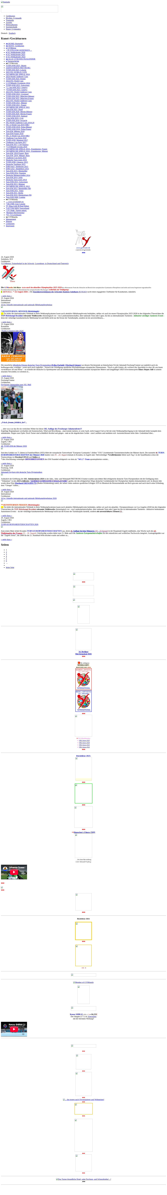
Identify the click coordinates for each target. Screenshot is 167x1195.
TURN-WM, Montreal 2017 (17, 140)
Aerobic (9, 22)
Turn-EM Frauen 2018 (14, 134)
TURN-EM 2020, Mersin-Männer (19, 112)
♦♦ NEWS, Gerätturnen (15, 46)
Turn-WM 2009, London (15, 197)
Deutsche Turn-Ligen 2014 (16, 180)
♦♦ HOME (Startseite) (14, 44)
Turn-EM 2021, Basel (14, 109)
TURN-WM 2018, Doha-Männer (19, 127)
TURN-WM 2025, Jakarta (16, 66)
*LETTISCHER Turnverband (17, 208)
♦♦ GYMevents (12, 63)
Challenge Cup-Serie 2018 (16, 138)
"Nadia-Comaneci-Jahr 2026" (12, 331)
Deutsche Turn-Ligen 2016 (16, 160)
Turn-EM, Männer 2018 (15, 131)
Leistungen (10, 224)
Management (11, 219)
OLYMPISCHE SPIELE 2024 (18, 74)
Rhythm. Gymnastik (14, 18)
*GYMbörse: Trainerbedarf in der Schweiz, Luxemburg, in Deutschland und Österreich (35, 263)
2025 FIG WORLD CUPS (16, 72)
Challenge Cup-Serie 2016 (16, 158)
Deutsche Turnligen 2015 (15, 164)
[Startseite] (5, 2)
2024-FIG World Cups (14, 81)
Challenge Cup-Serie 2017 (16, 142)
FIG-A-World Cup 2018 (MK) (18, 136)
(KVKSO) (60, 292)
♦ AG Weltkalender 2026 (15, 52)
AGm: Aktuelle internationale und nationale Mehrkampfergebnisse (26, 305)
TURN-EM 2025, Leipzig (16, 70)
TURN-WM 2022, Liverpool (17, 94)
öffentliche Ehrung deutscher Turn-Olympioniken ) (47, 365)
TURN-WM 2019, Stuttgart (16, 116)
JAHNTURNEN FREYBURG (18, 68)
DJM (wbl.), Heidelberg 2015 (17, 169)
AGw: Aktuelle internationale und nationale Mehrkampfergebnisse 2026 (29, 498)
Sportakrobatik (11, 27)
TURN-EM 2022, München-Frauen (20, 98)
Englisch (12, 33)
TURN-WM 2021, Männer (16, 103)
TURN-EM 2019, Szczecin (16, 120)
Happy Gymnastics (13, 29)
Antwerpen (92, 1016)
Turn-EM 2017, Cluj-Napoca (17, 145)
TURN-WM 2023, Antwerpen (17, 85)
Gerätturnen (10, 16)
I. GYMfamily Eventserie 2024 (18, 83)
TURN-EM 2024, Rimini (16, 79)
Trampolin (10, 20)
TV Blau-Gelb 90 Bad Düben (17, 206)
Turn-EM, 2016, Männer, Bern (18, 156)
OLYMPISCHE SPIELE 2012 (18, 186)
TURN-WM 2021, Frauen (16, 105)
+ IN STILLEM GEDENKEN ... (19, 50)
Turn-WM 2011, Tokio (14, 191)
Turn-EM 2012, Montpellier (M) (18, 188)
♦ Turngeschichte (12, 61)
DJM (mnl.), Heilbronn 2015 (17, 167)
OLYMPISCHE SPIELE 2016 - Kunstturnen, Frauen (26, 149)
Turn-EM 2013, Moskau (15, 184)
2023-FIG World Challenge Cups (19, 92)
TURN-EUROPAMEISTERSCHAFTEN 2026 (19, 524)
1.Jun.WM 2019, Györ (14, 118)
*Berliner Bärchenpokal (15, 213)
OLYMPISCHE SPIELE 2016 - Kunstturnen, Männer (27, 151)
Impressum (10, 226)
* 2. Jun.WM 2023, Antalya (16, 87)
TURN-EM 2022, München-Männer (20, 96)
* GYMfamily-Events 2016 (16, 147)
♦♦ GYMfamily (12, 199)
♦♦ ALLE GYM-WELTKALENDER (20, 59)
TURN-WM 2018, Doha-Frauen (18, 129)
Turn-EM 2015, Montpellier (16, 171)
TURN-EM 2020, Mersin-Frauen (19, 114)
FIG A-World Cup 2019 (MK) (17, 125)
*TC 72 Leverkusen (13, 215)
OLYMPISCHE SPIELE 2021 (18, 107)
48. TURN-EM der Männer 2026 (14, 446)
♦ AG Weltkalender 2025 (15, 55)
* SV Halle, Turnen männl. (16, 210)
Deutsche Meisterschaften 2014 (18, 175)
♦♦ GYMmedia (12, 217)
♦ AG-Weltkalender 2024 (15, 57)
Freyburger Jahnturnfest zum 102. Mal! (16, 385)
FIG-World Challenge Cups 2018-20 (20, 123)
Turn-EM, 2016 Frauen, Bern (17, 153)
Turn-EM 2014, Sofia (14, 177)
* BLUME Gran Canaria (15, 204)
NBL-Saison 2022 (84, 747)
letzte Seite (10, 567)
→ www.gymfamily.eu (15, 202)
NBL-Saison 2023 (84, 745)
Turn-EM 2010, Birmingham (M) (19, 195)
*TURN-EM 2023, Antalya (16, 90)
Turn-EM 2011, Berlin (14, 193)
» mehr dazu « (6, 296)
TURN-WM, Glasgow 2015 (17, 162)
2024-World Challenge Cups (17, 76)
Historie (9, 221)
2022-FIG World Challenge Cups (19, 101)
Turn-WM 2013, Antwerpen (17, 182)
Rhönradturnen (11, 25)
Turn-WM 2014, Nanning (16, 173)
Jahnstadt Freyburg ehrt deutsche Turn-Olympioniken (21, 472)
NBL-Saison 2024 (84, 743)
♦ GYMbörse (11, 48)
